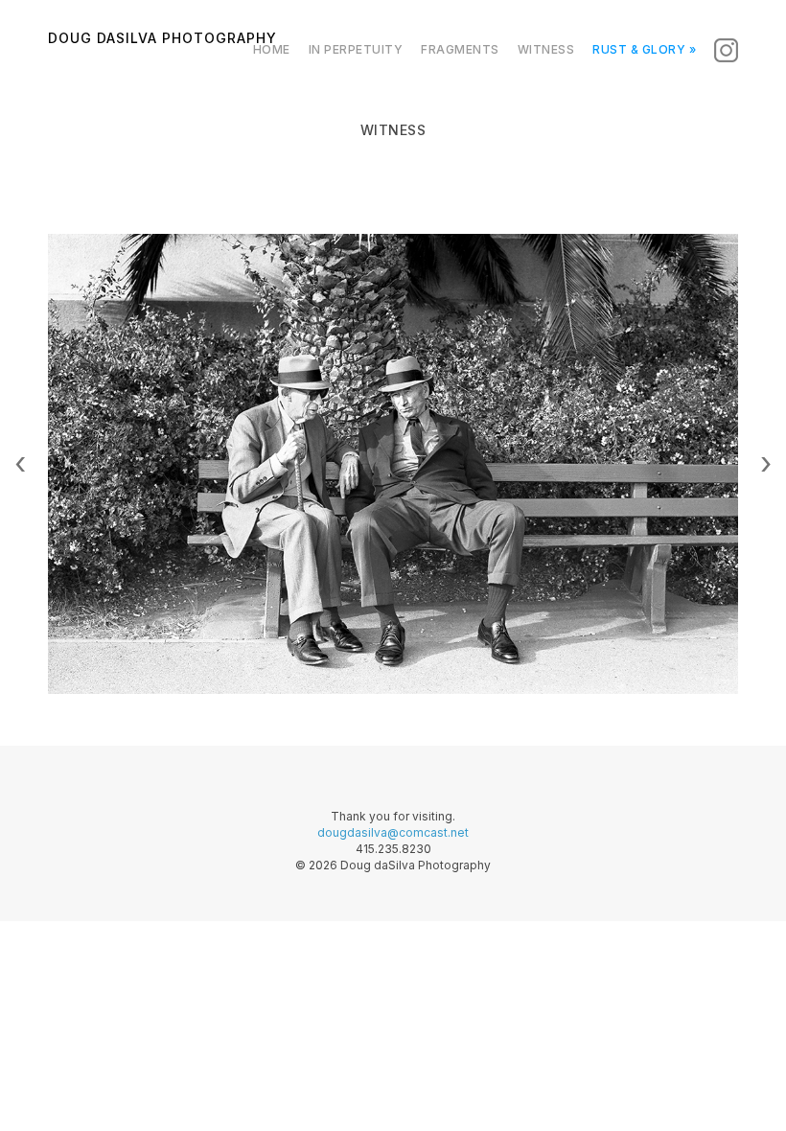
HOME (271, 49)
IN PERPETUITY (356, 49)
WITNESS (546, 49)
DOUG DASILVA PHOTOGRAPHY (162, 34)
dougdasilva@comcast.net (393, 832)
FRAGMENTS (460, 49)
